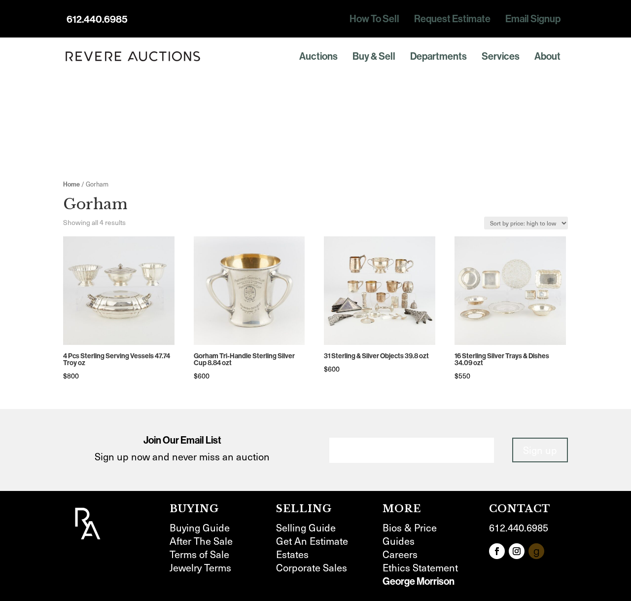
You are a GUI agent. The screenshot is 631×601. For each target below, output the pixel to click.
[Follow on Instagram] (517, 551)
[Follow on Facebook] (497, 551)
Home (71, 184)
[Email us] (536, 551)
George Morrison (419, 581)
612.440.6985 (97, 19)
